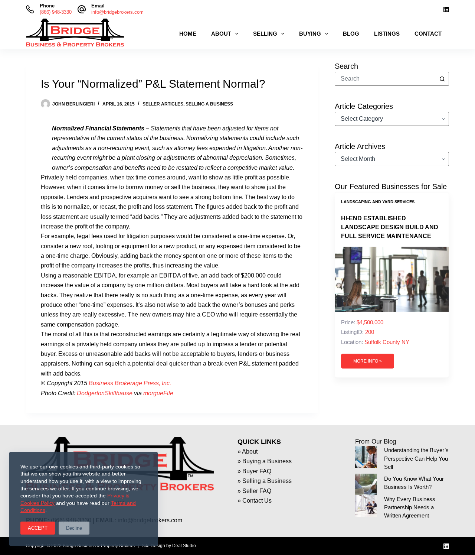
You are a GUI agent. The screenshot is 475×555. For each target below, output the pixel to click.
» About (248, 451)
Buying (310, 33)
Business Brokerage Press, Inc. (130, 383)
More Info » (367, 361)
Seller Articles (162, 104)
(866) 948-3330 (56, 12)
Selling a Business (209, 104)
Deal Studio (184, 545)
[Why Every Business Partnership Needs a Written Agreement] (366, 506)
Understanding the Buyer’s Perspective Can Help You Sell (416, 458)
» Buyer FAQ (254, 471)
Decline (74, 528)
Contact (428, 33)
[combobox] (385, 79)
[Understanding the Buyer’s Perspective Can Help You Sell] (366, 457)
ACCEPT (38, 528)
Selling (265, 33)
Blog (351, 33)
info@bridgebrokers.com (117, 12)
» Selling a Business (265, 481)
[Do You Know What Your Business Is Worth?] (366, 484)
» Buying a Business (265, 461)
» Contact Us (255, 500)
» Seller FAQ (254, 491)
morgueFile (158, 393)
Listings (387, 33)
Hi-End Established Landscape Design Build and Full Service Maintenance (389, 227)
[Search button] (442, 78)
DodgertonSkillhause (104, 393)
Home (187, 33)
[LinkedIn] (446, 9)
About (221, 33)
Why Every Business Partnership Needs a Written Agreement (409, 507)
